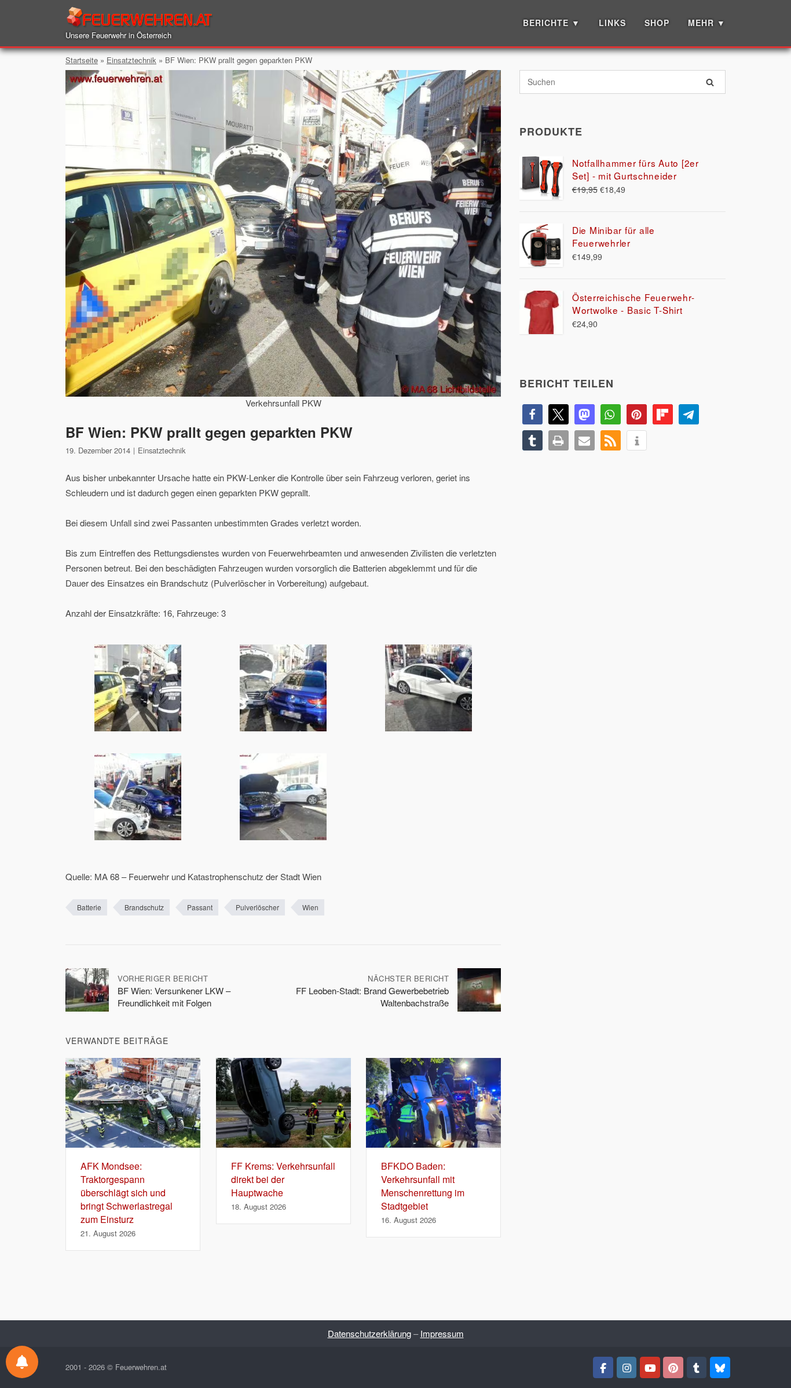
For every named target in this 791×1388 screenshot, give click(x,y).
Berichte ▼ (551, 22)
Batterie (89, 907)
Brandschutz (144, 907)
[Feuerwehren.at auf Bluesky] (720, 1368)
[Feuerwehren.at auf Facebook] (603, 1368)
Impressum (442, 1333)
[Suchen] (710, 82)
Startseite (81, 59)
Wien (310, 907)
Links (612, 22)
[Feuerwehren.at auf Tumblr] (697, 1368)
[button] (532, 414)
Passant (200, 907)
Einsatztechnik (131, 59)
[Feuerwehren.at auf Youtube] (650, 1368)
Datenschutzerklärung (369, 1333)
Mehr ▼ (707, 22)
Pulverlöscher (257, 907)
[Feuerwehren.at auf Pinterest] (673, 1368)
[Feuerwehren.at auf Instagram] (627, 1368)
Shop (656, 22)
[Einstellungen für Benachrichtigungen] (22, 1362)
